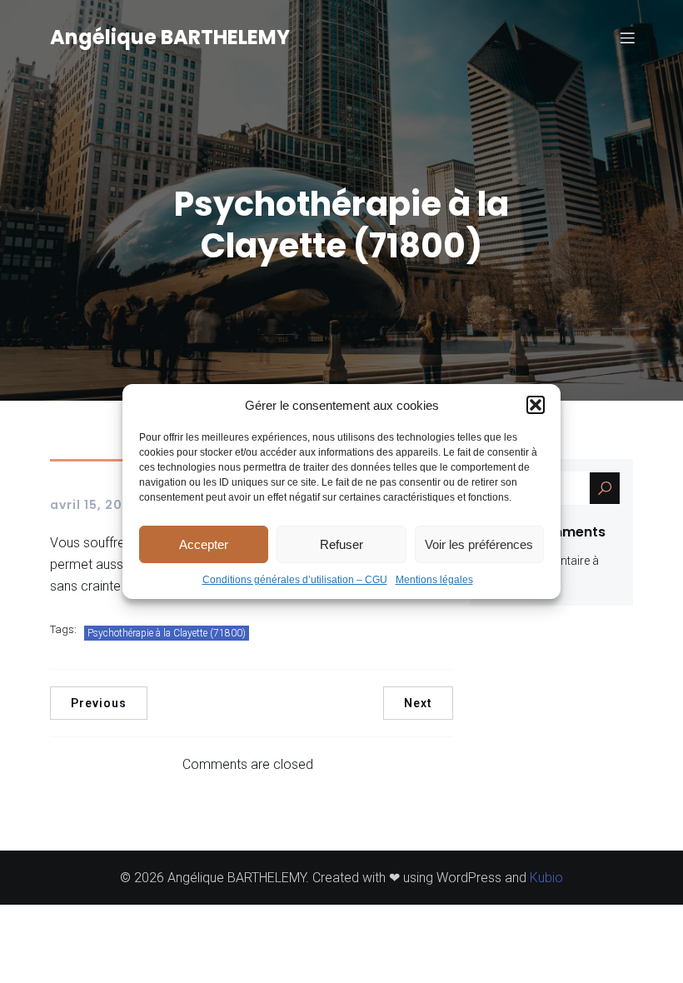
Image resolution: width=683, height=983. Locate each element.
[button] (535, 405)
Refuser (341, 544)
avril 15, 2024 (95, 504)
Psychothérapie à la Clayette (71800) (166, 633)
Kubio (546, 878)
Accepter (203, 544)
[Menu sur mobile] (627, 37)
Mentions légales (434, 580)
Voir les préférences (479, 544)
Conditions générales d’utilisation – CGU (294, 580)
